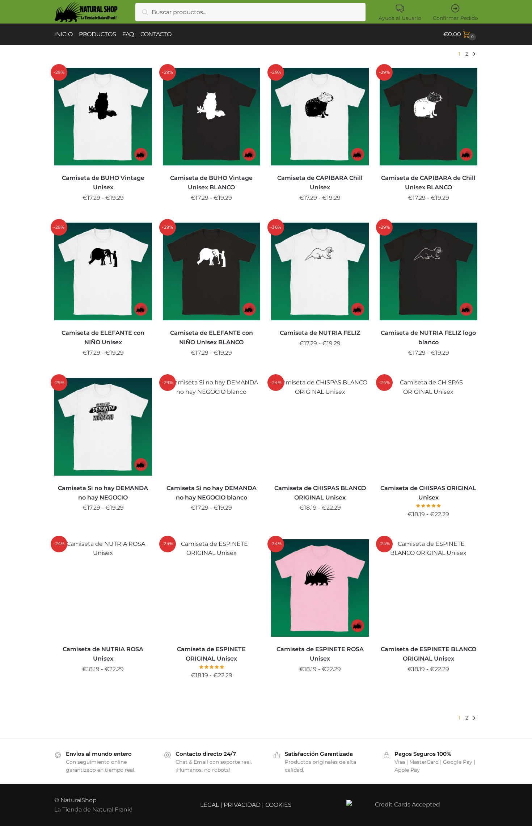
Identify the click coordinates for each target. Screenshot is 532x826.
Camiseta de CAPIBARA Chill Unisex (320, 182)
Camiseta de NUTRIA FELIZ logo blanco (428, 337)
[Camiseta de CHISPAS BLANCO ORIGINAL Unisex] (320, 427)
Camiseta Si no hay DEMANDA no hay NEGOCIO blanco (211, 493)
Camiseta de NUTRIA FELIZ (320, 332)
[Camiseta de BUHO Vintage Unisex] (103, 116)
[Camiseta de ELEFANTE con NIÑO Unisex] (103, 271)
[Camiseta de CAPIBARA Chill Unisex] (320, 116)
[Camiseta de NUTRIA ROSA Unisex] (103, 588)
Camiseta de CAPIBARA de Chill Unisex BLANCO (428, 182)
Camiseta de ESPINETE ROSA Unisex (320, 654)
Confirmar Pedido (455, 18)
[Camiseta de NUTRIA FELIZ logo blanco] (428, 271)
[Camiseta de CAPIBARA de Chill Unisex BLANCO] (428, 116)
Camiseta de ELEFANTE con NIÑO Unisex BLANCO (211, 337)
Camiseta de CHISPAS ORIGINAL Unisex (428, 493)
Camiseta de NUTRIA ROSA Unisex (103, 654)
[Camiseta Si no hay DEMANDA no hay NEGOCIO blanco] (212, 427)
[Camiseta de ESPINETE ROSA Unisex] (320, 588)
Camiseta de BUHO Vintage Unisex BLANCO (211, 182)
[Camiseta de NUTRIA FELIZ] (320, 271)
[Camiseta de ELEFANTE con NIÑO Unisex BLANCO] (212, 271)
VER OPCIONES (103, 214)
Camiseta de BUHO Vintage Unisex (103, 182)
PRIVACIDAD (242, 804)
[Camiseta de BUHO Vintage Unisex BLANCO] (212, 116)
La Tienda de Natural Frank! (93, 809)
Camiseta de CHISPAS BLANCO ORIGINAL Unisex (320, 493)
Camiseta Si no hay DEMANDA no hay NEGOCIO (103, 493)
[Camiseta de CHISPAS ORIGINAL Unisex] (428, 427)
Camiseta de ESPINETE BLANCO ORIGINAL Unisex (428, 654)
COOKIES (278, 804)
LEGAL (209, 804)
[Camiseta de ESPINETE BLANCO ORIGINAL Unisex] (428, 588)
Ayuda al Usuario (400, 18)
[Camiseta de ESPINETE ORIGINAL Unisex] (212, 588)
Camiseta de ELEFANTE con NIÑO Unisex (103, 337)
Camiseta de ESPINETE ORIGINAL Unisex (211, 654)
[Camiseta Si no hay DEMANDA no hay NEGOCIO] (103, 427)
